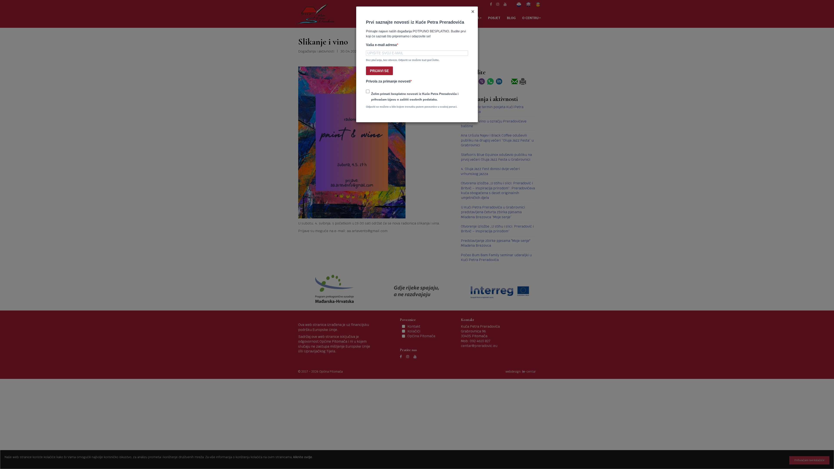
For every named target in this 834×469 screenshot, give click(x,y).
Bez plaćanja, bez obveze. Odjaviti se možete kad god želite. (402, 60)
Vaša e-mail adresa (381, 45)
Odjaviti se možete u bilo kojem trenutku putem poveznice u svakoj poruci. (411, 106)
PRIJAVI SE (379, 71)
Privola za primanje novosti (388, 81)
